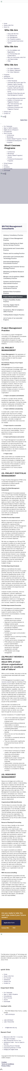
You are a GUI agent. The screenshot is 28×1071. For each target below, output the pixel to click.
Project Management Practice (12, 296)
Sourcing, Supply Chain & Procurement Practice (11, 305)
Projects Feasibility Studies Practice (12, 300)
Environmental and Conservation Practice (13, 249)
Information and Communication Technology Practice (13, 257)
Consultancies (8, 131)
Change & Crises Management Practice (13, 239)
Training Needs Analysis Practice (13, 315)
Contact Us (7, 113)
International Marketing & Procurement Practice (11, 262)
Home (5, 23)
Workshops (10, 137)
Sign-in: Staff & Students (11, 128)
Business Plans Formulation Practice (12, 292)
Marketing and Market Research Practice (13, 272)
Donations (6, 167)
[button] (4, 1062)
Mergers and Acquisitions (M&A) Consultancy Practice (13, 277)
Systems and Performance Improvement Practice (11, 282)
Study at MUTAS (8, 25)
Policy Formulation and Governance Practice (10, 287)
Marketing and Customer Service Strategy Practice (13, 267)
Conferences (10, 135)
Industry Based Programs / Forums (17, 139)
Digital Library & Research (11, 130)
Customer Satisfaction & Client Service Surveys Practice (13, 244)
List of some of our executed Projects (12, 319)
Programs (6, 74)
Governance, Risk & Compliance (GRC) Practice (13, 310)
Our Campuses (8, 126)
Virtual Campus (8, 163)
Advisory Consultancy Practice (13, 235)
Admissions (7, 76)
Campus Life (7, 111)
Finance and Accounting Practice (13, 253)
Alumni (6, 165)
